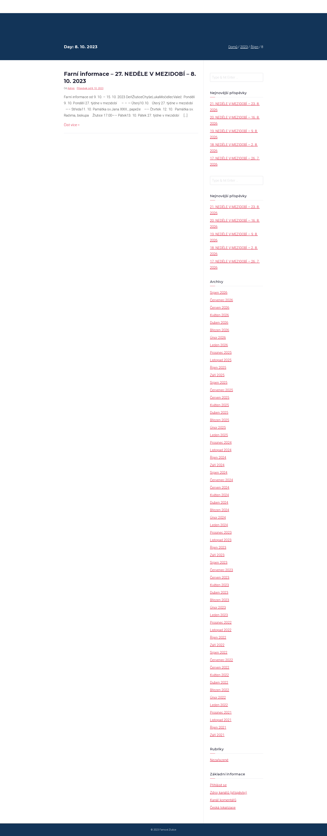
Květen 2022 (219, 675)
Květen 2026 (219, 315)
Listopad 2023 (221, 540)
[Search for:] (236, 77)
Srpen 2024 (219, 472)
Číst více (70, 125)
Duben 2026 (219, 323)
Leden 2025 (219, 435)
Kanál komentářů (223, 800)
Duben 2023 (219, 592)
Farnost (185, 6)
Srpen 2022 (219, 652)
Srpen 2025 (219, 383)
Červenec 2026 (221, 300)
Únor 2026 (218, 338)
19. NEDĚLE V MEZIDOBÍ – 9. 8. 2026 (234, 134)
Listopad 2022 (221, 630)
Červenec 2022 (221, 660)
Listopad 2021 (221, 720)
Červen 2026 (219, 308)
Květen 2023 (219, 585)
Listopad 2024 (221, 450)
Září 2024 (217, 465)
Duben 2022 (219, 682)
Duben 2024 (219, 502)
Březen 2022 (219, 690)
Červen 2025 (219, 398)
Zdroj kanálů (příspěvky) (228, 793)
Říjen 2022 (218, 637)
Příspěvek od (90, 88)
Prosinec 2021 (221, 712)
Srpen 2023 (219, 562)
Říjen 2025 (218, 368)
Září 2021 (217, 735)
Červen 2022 (219, 667)
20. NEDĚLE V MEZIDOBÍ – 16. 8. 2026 (235, 120)
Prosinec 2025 (221, 353)
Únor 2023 (218, 607)
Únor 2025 (218, 427)
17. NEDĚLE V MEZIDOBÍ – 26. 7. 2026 (235, 161)
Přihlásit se (218, 785)
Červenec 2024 (221, 480)
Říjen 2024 (218, 457)
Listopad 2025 (221, 360)
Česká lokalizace (223, 807)
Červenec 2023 (221, 570)
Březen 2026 (219, 330)
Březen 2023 (219, 600)
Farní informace (163, 6)
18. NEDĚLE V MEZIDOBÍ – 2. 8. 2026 (234, 148)
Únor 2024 (218, 517)
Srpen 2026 (219, 293)
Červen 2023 (219, 577)
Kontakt (257, 6)
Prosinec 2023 (221, 532)
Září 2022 (217, 645)
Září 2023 (217, 555)
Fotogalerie (204, 6)
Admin (71, 88)
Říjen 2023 (218, 547)
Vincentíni (239, 6)
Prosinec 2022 (221, 622)
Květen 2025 (219, 405)
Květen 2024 (219, 495)
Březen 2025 (219, 420)
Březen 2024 (219, 510)
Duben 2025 (219, 413)
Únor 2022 (218, 697)
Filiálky (222, 6)
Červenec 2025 (221, 390)
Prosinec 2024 (221, 442)
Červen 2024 (219, 487)
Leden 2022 (219, 705)
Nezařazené (219, 760)
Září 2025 (217, 375)
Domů (142, 6)
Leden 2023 (219, 615)
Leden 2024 (219, 525)
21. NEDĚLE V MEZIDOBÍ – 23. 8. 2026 (235, 107)
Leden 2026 (219, 345)
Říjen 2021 (218, 727)
